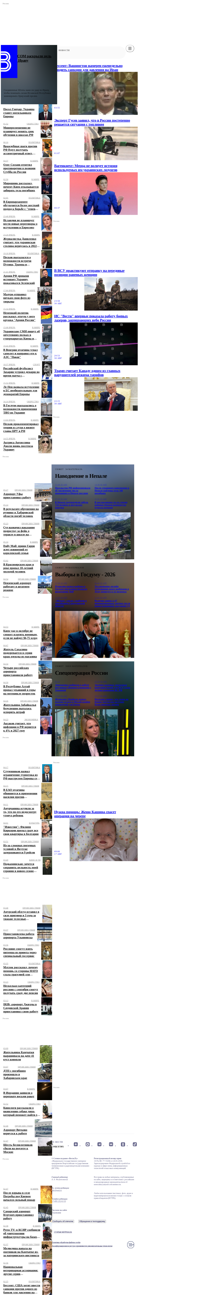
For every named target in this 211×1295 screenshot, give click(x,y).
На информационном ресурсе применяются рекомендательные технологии (82, 1246)
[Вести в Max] (87, 1144)
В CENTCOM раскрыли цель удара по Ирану (27, 58)
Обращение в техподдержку (92, 1221)
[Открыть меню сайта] (130, 48)
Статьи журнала (63, 1232)
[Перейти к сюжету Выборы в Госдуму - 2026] (93, 634)
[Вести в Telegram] (99, 1144)
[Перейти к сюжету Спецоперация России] (93, 732)
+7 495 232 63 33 (59, 1201)
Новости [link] (64, 50)
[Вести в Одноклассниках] (123, 1144)
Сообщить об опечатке (62, 1221)
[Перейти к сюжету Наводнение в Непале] (93, 535)
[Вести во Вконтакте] (111, 1144)
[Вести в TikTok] (135, 1144)
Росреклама (56, 1212)
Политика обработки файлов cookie (66, 1242)
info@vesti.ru (57, 1190)
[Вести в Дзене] (76, 1144)
